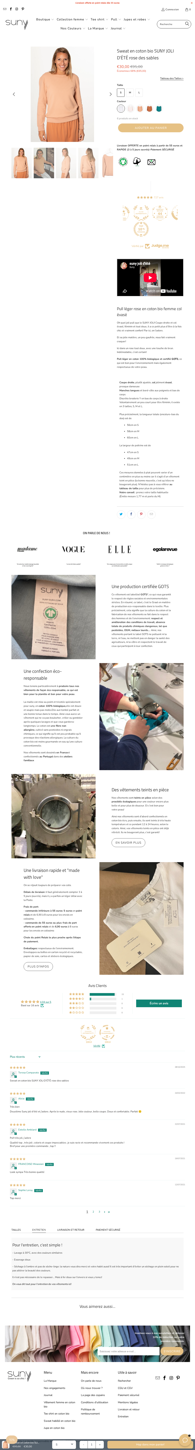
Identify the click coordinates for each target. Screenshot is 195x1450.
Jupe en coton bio (54, 1428)
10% (11, 1440)
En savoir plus (128, 843)
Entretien (39, 1230)
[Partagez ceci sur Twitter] (121, 514)
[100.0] (88, 1032)
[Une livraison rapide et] (141, 918)
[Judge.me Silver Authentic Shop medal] (126, 213)
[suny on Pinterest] (22, 9)
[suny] (17, 24)
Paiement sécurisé (108, 1230)
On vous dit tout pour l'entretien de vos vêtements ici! (41, 1284)
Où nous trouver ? (91, 1388)
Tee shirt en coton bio (56, 1413)
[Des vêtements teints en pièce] (53, 816)
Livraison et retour (70, 1230)
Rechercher (124, 1381)
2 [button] (93, 1212)
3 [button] (99, 1212)
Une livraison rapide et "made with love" (52, 873)
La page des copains (93, 1395)
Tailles (16, 1230)
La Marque (50, 1381)
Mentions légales (128, 1402)
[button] (45, 19)
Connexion (172, 9)
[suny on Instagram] (16, 9)
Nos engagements (54, 1388)
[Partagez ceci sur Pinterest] (141, 514)
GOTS (175, 359)
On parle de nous (91, 1381)
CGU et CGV (125, 1388)
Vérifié (96, 1046)
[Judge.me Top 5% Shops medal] (164, 213)
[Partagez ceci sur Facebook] (131, 514)
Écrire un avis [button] (159, 1003)
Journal (48, 1395)
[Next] (110, 94)
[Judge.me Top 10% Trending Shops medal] (126, 229)
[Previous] (14, 94)
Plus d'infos (38, 966)
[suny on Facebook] (10, 9)
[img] (17, 1067)
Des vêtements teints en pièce (140, 789)
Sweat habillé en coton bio (59, 1421)
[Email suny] (4, 9)
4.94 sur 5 (45, 1002)
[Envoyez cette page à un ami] (151, 514)
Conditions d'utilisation (94, 1402)
